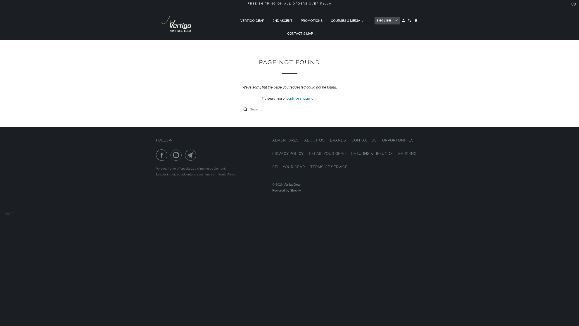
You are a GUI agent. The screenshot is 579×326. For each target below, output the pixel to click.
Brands (338, 140)
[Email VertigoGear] (192, 155)
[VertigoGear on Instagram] (177, 155)
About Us (314, 140)
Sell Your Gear (288, 167)
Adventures (285, 140)
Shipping (407, 153)
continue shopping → (302, 98)
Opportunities (398, 140)
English (385, 20)
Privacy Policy (288, 153)
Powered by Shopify (286, 190)
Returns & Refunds (372, 153)
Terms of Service (329, 167)
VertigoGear (292, 184)
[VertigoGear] (176, 23)
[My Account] (403, 20)
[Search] (410, 20)
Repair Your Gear (327, 153)
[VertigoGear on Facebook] (163, 155)
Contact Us (364, 140)
